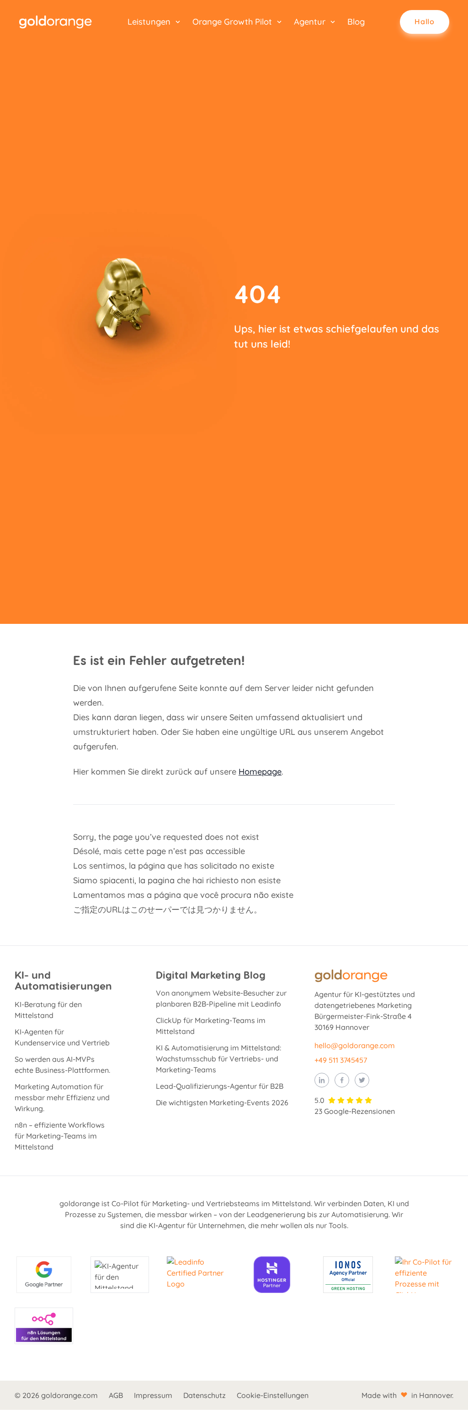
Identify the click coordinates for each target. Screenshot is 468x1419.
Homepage (260, 771)
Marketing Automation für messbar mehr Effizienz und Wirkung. (62, 1097)
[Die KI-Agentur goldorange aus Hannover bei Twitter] (362, 1080)
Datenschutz (204, 1395)
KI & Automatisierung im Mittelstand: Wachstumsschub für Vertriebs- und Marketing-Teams (218, 1058)
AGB (116, 1395)
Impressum (153, 1395)
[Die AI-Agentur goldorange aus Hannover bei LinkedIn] (321, 1080)
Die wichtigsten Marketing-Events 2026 (222, 1102)
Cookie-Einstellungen (272, 1395)
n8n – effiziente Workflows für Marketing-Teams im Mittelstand (60, 1135)
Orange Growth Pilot (232, 21)
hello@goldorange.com (354, 1045)
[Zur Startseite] (55, 22)
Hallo (425, 21)
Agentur (309, 21)
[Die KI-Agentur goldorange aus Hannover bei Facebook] (342, 1080)
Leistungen (149, 21)
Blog (356, 21)
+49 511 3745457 (340, 1060)
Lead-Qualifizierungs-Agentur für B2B (219, 1086)
